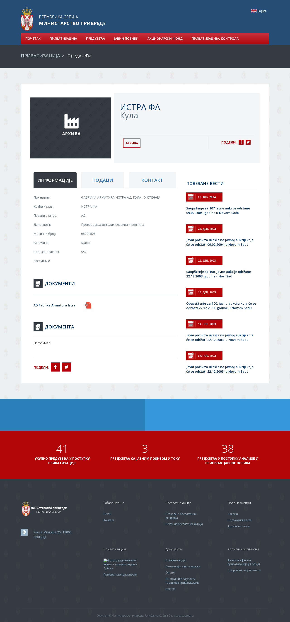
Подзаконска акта (239, 520)
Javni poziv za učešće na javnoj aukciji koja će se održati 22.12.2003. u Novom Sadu (220, 337)
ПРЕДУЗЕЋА (95, 38)
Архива (132, 143)
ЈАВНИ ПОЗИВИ (126, 38)
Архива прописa (239, 526)
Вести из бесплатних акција (184, 524)
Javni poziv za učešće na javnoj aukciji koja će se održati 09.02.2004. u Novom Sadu (220, 242)
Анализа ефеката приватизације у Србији (120, 564)
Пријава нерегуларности (120, 574)
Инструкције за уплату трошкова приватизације (182, 581)
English (254, 10)
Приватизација (176, 560)
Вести (107, 514)
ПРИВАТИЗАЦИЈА (63, 38)
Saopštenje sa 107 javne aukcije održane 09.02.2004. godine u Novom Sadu (218, 210)
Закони (233, 514)
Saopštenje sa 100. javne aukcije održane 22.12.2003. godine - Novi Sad (218, 274)
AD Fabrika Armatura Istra (54, 305)
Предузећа (79, 56)
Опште (170, 572)
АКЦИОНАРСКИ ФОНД (165, 38)
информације (55, 180)
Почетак (33, 38)
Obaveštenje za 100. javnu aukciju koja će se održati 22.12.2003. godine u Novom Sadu (221, 305)
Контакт (109, 520)
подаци (102, 180)
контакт (152, 180)
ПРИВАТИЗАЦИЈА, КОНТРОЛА (215, 38)
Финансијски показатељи (183, 566)
